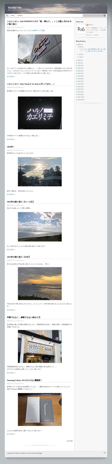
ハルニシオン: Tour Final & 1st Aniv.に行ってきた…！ (31, 84)
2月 (80, 54)
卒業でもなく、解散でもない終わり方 (23, 317)
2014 (79, 89)
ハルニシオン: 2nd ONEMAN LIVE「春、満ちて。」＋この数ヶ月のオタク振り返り (39, 22)
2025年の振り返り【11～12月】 (21, 202)
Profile (12, 15)
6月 (80, 47)
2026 (79, 44)
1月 (80, 57)
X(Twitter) (20, 15)
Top (105, 452)
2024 (79, 63)
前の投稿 (70, 441)
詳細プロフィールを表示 (92, 35)
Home (7, 15)
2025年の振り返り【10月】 (19, 257)
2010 (79, 99)
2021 (79, 71)
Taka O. (91, 24)
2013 (79, 92)
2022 (79, 68)
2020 (79, 73)
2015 (79, 86)
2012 (79, 94)
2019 (79, 76)
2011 (79, 97)
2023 (79, 65)
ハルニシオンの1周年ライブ (32, 30)
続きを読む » (11, 76)
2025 (79, 60)
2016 (79, 84)
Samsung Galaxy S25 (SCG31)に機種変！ (25, 380)
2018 (79, 78)
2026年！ (11, 147)
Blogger (40, 453)
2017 (79, 81)
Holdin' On (18, 453)
